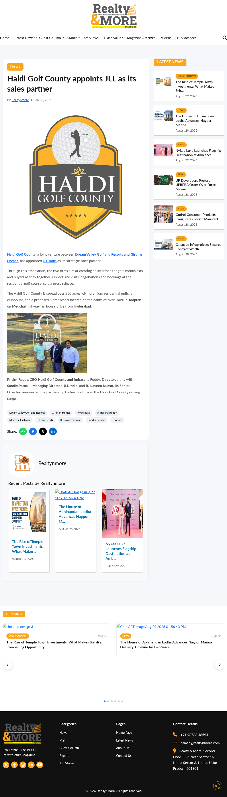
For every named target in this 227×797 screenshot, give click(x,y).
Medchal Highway (19, 420)
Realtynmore (20, 100)
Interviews (91, 38)
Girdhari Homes (61, 412)
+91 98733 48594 (194, 735)
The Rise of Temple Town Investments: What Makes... (27, 546)
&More (72, 38)
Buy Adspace (187, 38)
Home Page (124, 732)
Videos (166, 38)
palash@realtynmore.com (200, 743)
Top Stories (66, 763)
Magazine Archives (141, 38)
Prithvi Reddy (45, 420)
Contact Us (123, 756)
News (63, 732)
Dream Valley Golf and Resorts (27, 412)
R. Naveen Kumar (70, 420)
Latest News (24, 38)
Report (64, 756)
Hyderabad (83, 412)
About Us (122, 748)
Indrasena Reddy (107, 412)
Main (62, 740)
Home (4, 38)
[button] (7, 665)
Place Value (112, 38)
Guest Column (50, 38)
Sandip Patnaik (96, 420)
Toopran (117, 420)
